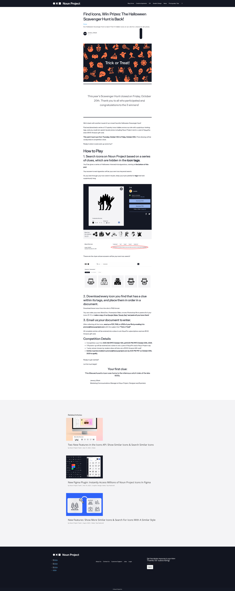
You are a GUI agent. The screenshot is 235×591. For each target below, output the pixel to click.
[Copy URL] (141, 37)
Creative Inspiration (141, 3)
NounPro (147, 130)
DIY (150, 3)
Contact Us (106, 561)
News (165, 3)
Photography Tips (174, 3)
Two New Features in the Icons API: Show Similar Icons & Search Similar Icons (111, 444)
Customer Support (116, 561)
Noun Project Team (76, 448)
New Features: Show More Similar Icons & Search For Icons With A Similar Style (112, 520)
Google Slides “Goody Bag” (117, 315)
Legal (130, 561)
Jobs (125, 561)
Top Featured (110, 485)
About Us (98, 561)
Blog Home (131, 3)
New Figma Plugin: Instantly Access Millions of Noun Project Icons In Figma (109, 482)
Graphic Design (157, 3)
